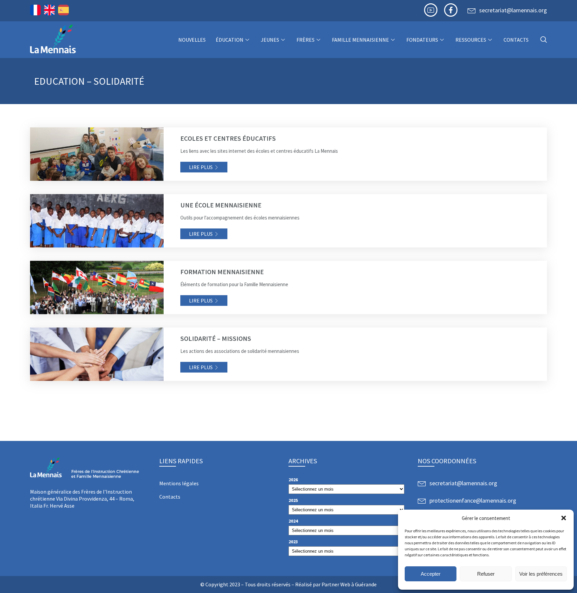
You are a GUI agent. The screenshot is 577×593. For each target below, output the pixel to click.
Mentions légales (179, 483)
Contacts (516, 39)
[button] (563, 518)
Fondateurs (422, 39)
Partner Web (336, 584)
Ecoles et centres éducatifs (228, 138)
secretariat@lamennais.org (513, 10)
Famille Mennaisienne (360, 39)
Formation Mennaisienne (222, 271)
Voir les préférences (541, 574)
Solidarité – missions (215, 338)
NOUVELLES (192, 39)
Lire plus (201, 167)
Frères (306, 39)
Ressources (470, 39)
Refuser (486, 574)
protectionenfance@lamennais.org (472, 500)
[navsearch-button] (543, 40)
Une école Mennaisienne (220, 205)
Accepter (430, 574)
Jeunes (270, 39)
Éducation (229, 39)
